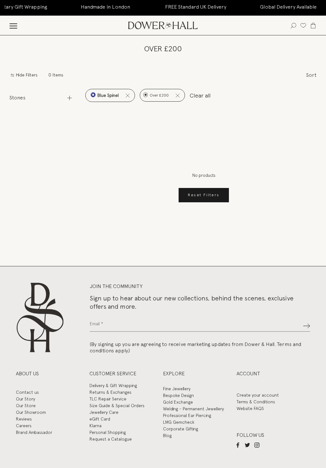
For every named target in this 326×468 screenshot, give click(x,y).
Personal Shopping (107, 432)
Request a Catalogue (110, 439)
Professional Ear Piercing (187, 415)
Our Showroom (31, 412)
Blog (167, 435)
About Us (27, 374)
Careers (24, 425)
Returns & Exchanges (110, 392)
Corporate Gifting (180, 428)
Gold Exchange (178, 402)
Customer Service (112, 374)
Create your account (258, 395)
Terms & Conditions (256, 401)
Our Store (26, 405)
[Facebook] (237, 445)
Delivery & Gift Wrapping (113, 385)
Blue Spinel (107, 95)
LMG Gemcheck (178, 422)
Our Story (25, 398)
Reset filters (203, 195)
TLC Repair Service (107, 398)
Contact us (27, 392)
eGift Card (99, 418)
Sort (311, 75)
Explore (174, 374)
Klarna (95, 425)
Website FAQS (250, 408)
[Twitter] (247, 445)
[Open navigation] (13, 25)
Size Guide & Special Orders (117, 405)
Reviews (24, 418)
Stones (17, 98)
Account (248, 374)
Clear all (200, 95)
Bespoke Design (178, 395)
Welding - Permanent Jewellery (193, 408)
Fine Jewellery (176, 388)
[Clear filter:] (127, 95)
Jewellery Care (103, 412)
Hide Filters (26, 75)
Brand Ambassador (34, 432)
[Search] (293, 25)
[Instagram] (256, 445)
